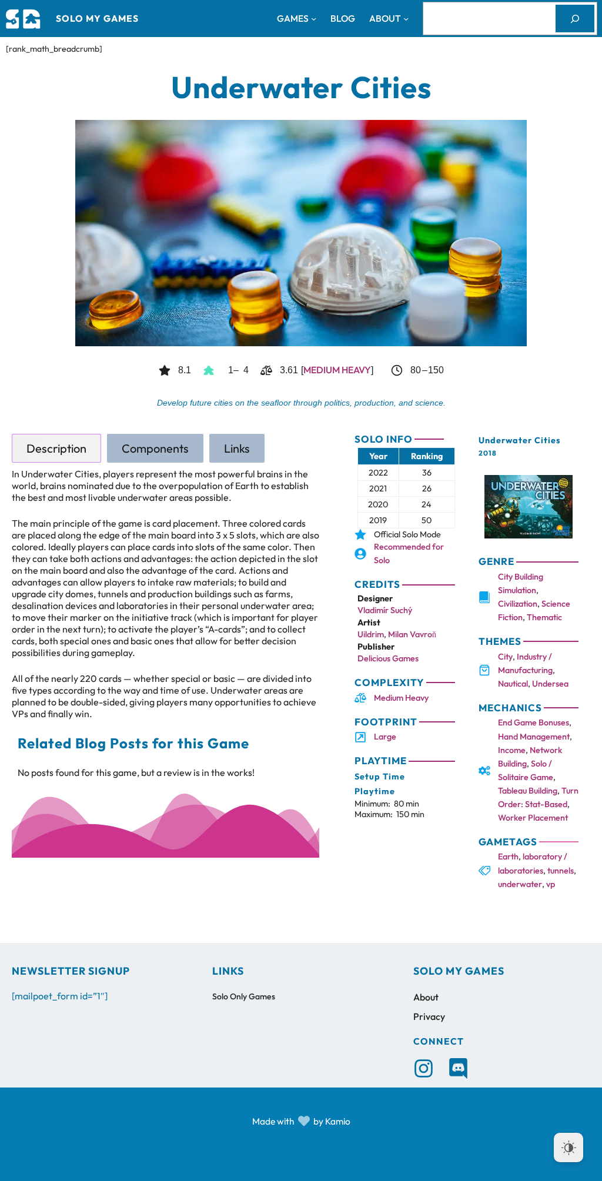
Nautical (513, 683)
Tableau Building (527, 790)
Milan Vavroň (412, 634)
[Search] (575, 18)
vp (550, 884)
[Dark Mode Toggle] (568, 1147)
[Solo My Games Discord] (458, 1068)
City (505, 656)
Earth (508, 856)
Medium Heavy (337, 370)
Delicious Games (388, 658)
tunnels (560, 870)
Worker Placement (533, 817)
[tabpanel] (165, 594)
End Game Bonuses (533, 722)
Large (385, 736)
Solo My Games (97, 18)
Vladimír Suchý (384, 610)
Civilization (517, 603)
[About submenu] (406, 18)
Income (512, 750)
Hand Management (534, 736)
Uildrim (370, 634)
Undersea (550, 683)
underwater (520, 884)
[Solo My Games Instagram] (423, 1068)
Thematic (544, 617)
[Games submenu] (313, 18)
